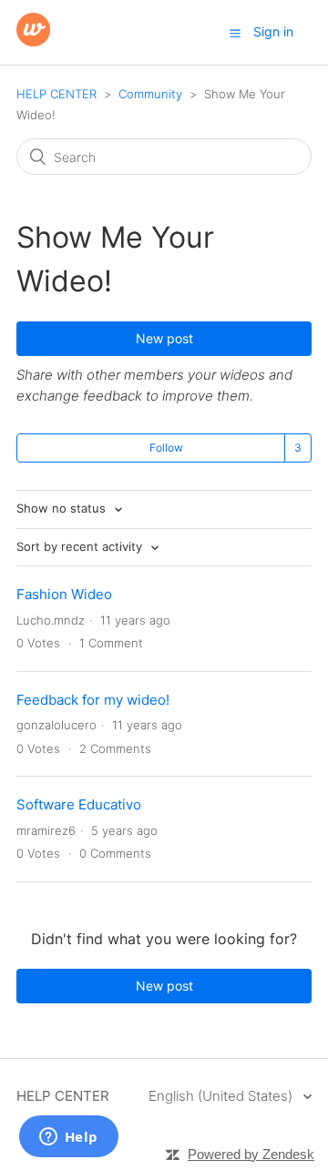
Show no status (62, 508)
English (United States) (222, 1095)
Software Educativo (78, 804)
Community (150, 93)
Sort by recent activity (81, 546)
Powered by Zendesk (251, 1154)
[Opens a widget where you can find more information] (68, 1138)
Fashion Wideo (64, 594)
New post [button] (164, 338)
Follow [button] (166, 447)
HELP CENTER (56, 93)
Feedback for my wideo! (92, 699)
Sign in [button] (273, 31)
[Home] (33, 41)
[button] (235, 33)
